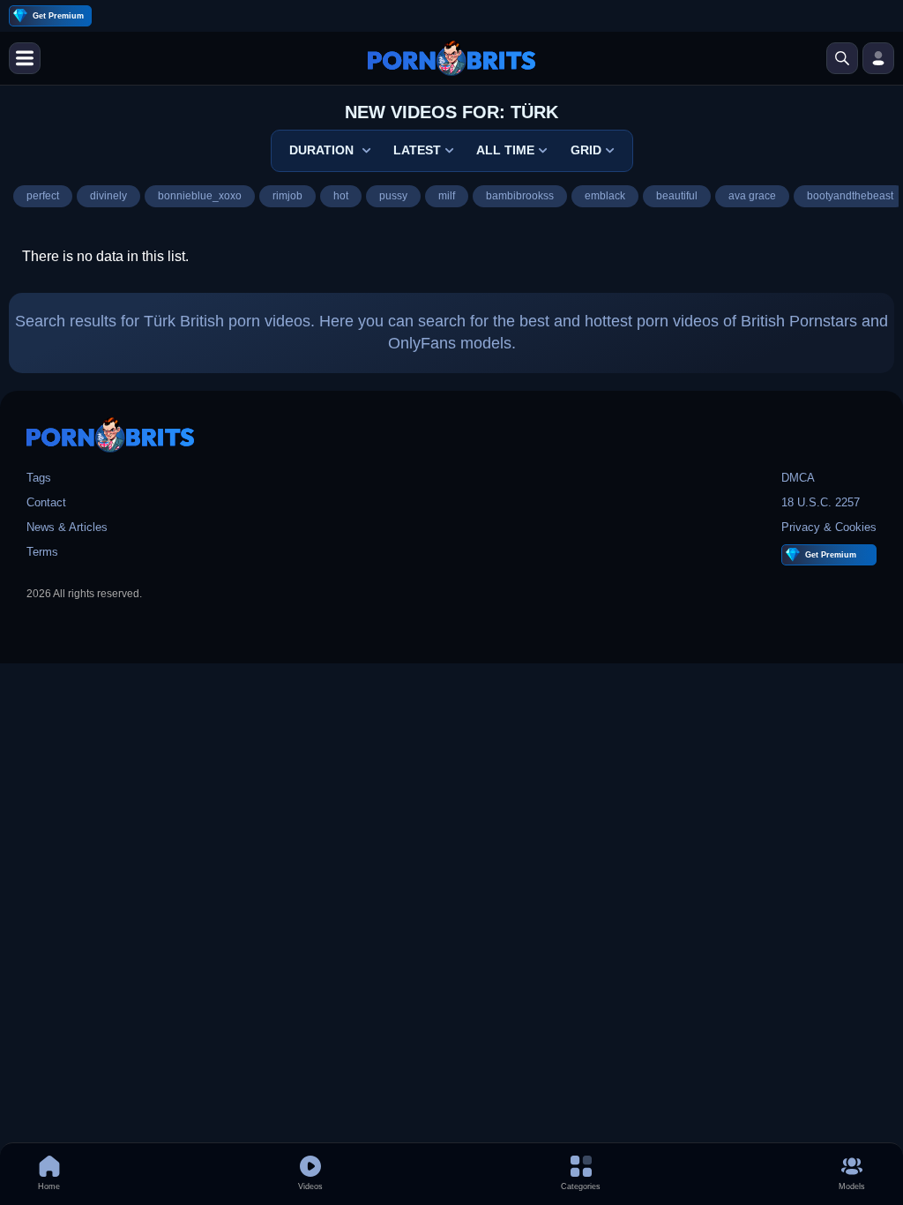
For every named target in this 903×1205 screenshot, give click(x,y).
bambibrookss (520, 196)
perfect (42, 196)
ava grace (752, 196)
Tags (38, 477)
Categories (581, 1186)
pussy (393, 196)
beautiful (677, 196)
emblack (605, 196)
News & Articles (67, 527)
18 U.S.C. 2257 (820, 502)
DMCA (798, 477)
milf (446, 196)
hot (340, 196)
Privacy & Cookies (829, 527)
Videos (310, 1186)
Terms (42, 551)
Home (49, 1186)
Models (852, 1186)
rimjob (287, 196)
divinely (108, 196)
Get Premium (58, 15)
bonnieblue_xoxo (200, 196)
